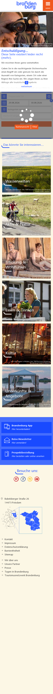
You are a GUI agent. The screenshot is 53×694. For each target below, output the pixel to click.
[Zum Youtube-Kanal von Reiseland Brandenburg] (36, 479)
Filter (34, 127)
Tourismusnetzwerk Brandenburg (22, 575)
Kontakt (9, 539)
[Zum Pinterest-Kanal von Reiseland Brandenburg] (16, 479)
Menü (48, 8)
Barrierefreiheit (12, 551)
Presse (8, 568)
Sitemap (9, 555)
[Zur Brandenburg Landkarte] (21, 522)
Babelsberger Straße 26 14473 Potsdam (17, 501)
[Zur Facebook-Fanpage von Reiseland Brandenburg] (23, 479)
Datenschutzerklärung (16, 547)
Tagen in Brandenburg (17, 572)
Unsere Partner (12, 564)
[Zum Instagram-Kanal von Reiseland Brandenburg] (29, 479)
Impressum (10, 543)
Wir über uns (11, 560)
